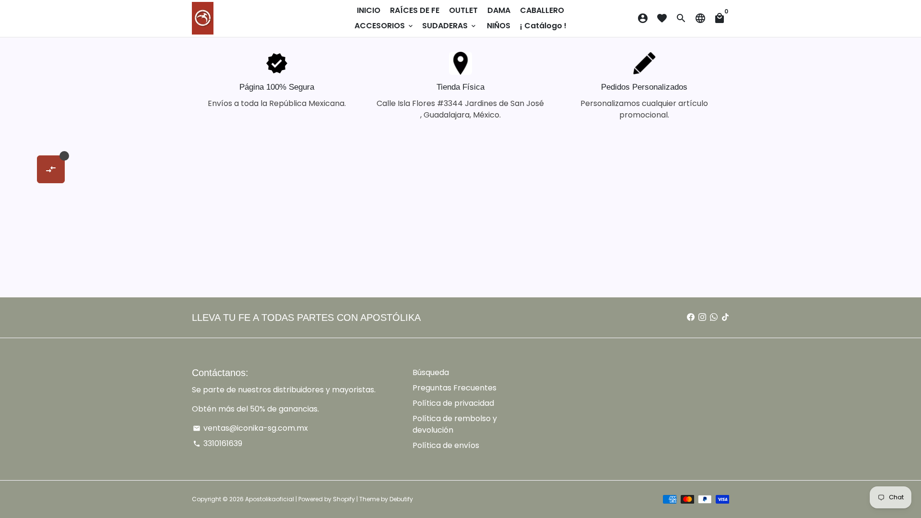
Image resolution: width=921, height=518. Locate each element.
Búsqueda (431, 372)
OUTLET (463, 10)
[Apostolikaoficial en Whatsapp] (714, 317)
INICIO (368, 10)
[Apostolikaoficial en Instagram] (702, 317)
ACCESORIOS (384, 25)
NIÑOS (498, 25)
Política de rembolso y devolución (455, 424)
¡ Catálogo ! (543, 25)
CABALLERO (542, 10)
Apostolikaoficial (269, 499)
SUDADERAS (449, 25)
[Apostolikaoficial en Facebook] (691, 317)
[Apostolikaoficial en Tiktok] (725, 317)
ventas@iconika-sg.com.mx (250, 428)
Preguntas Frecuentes (454, 387)
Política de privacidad (453, 403)
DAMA (498, 10)
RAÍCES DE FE (414, 10)
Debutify (401, 499)
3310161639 (217, 443)
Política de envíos (446, 445)
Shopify (344, 499)
